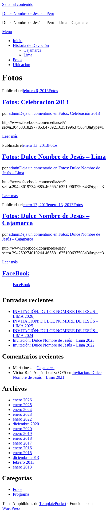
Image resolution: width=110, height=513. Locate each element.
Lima (27, 55)
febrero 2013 (23, 462)
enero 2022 (22, 419)
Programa (21, 494)
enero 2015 (22, 452)
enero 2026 (22, 400)
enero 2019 (22, 433)
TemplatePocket (52, 503)
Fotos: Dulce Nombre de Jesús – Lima (54, 156)
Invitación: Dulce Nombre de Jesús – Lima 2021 (57, 375)
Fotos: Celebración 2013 (35, 102)
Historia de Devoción (31, 45)
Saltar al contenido (17, 4)
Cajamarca (32, 50)
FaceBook (15, 273)
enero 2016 (22, 448)
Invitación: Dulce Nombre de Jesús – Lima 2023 (54, 340)
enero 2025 (22, 404)
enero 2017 (22, 443)
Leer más (10, 136)
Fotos (17, 60)
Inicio (17, 40)
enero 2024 (22, 409)
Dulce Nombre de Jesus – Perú (28, 13)
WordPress (11, 508)
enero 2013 (22, 467)
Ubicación (21, 64)
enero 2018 (22, 438)
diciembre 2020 (26, 424)
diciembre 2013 (26, 457)
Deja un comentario (59, 113)
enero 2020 (22, 428)
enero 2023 (22, 414)
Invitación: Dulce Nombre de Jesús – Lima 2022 (54, 345)
